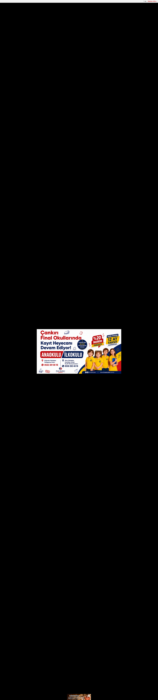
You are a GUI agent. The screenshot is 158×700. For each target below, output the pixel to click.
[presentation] (36, 18)
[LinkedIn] (35, 113)
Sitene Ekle (60, 2)
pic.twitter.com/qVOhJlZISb (69, 498)
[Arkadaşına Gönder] (35, 120)
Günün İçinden (70, 9)
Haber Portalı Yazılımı (39, 697)
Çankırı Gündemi (56, 9)
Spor (96, 9)
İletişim (79, 683)
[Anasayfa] (31, 2)
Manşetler (37, 2)
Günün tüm (121, 18)
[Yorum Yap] (35, 126)
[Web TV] (122, 2)
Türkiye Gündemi (85, 9)
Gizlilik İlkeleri (88, 683)
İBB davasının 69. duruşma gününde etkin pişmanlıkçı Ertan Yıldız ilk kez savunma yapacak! (76, 18)
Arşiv (54, 2)
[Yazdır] (35, 123)
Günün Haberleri (46, 2)
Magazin (103, 9)
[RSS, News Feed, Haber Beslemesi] (125, 683)
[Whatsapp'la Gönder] (35, 116)
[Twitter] (35, 109)
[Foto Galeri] (127, 2)
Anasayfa (66, 683)
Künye (73, 683)
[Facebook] (35, 106)
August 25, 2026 (83, 500)
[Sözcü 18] (38, 9)
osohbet (34, 690)
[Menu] (113, 9)
